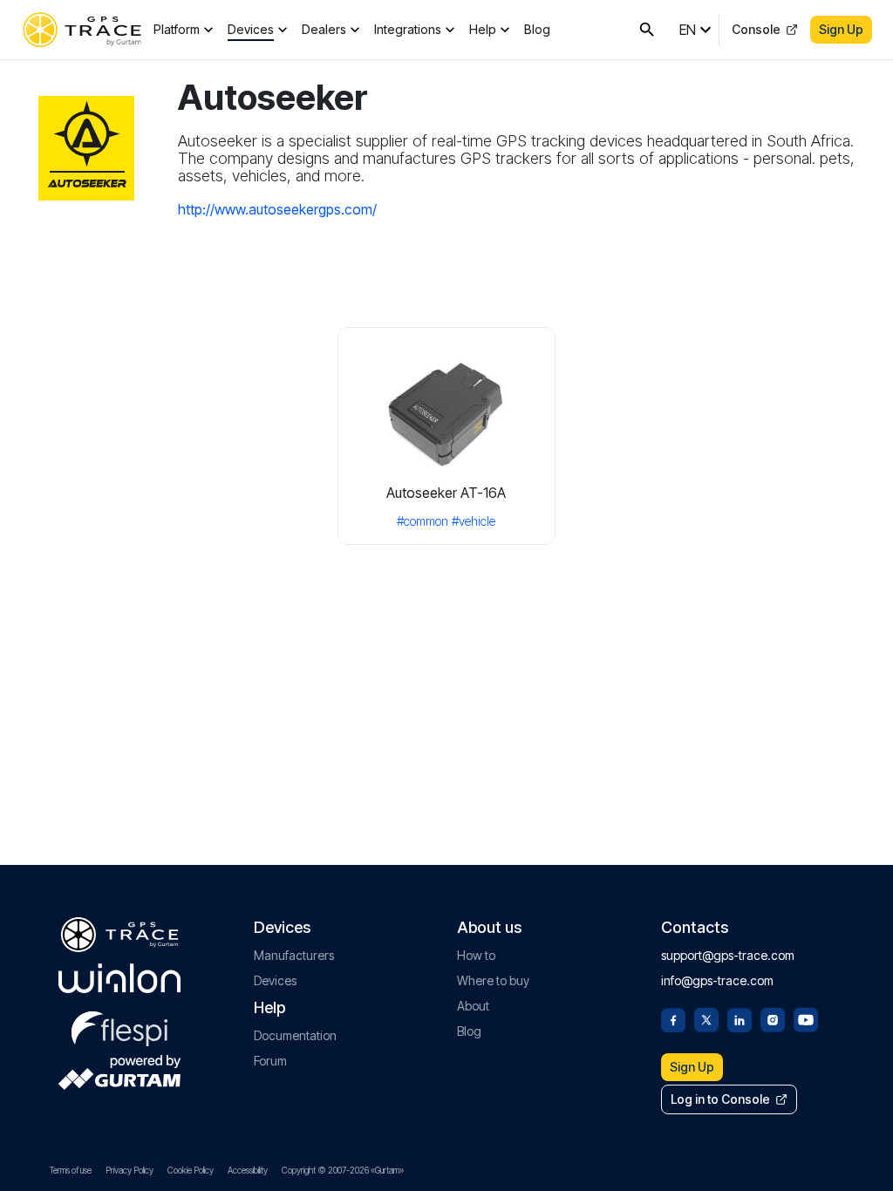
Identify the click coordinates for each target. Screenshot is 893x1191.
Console (756, 29)
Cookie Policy (190, 1170)
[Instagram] (772, 1018)
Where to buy (493, 980)
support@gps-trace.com (727, 955)
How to (476, 955)
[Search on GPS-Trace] (647, 29)
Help (482, 29)
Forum (270, 1060)
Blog (537, 29)
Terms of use (71, 1170)
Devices (251, 29)
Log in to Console (720, 1099)
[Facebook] (673, 1018)
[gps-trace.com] (82, 29)
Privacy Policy (129, 1170)
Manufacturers (294, 955)
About (473, 1005)
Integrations (407, 29)
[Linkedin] (739, 1018)
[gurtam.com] (119, 978)
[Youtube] (806, 1018)
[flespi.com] (119, 1025)
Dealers (324, 29)
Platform (176, 29)
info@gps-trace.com (717, 980)
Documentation (295, 1035)
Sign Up (841, 29)
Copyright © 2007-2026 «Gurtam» (343, 1170)
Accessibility (248, 1170)
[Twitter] (706, 1018)
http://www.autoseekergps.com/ (277, 209)
